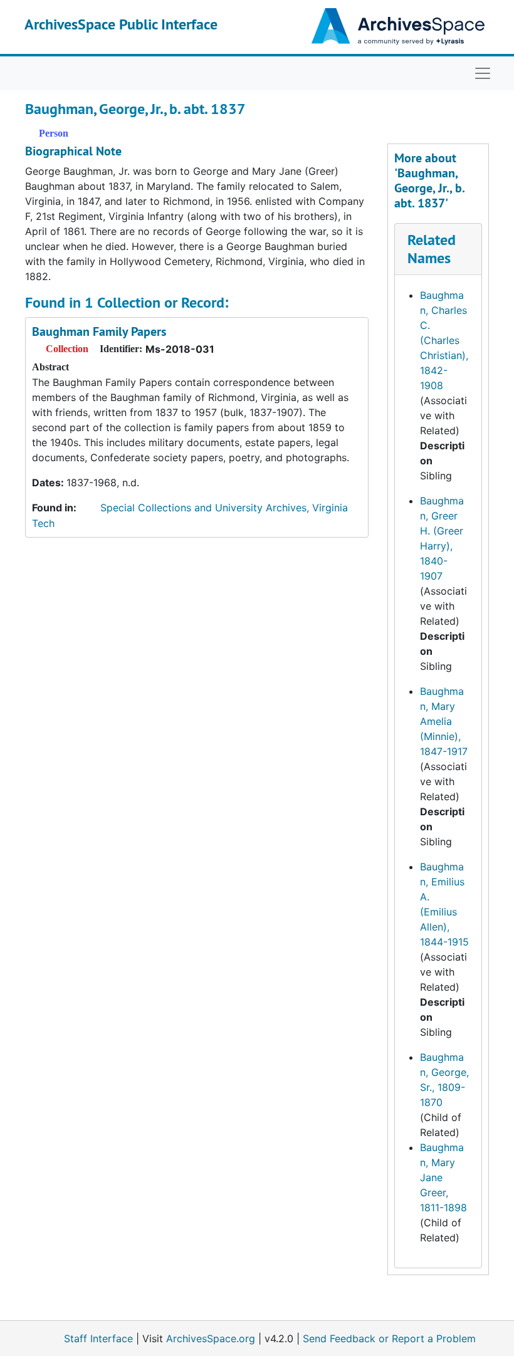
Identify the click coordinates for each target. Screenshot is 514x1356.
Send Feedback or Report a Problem (389, 1338)
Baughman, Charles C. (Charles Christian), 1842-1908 (444, 340)
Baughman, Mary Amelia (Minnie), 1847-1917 (444, 721)
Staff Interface (98, 1338)
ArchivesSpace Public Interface (121, 24)
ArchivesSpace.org (210, 1338)
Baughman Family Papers (99, 331)
